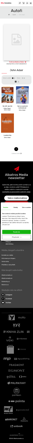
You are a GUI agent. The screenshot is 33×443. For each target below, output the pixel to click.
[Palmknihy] (16, 383)
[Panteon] (16, 392)
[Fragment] (16, 365)
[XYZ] (16, 325)
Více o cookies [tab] (26, 207)
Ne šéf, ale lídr (7, 106)
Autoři (14, 15)
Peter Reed (7, 108)
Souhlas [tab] (5, 207)
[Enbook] (16, 426)
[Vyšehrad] (22, 339)
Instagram (9, 295)
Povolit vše (16, 232)
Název (19, 78)
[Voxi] (9, 339)
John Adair (7, 110)
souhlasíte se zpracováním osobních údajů (16, 192)
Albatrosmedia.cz (7, 275)
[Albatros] (11, 317)
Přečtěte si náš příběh (8, 265)
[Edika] (11, 376)
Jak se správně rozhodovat (22, 107)
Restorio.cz (5, 284)
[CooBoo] (28, 332)
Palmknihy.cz (6, 281)
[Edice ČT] (22, 376)
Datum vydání (7, 78)
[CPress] (22, 349)
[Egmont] (16, 370)
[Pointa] (16, 401)
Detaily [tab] (16, 207)
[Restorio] (24, 419)
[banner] (6, 3)
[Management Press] (7, 358)
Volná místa (5, 261)
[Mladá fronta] (8, 410)
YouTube (8, 302)
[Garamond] (23, 410)
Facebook (9, 298)
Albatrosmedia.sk (7, 278)
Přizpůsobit (15, 237)
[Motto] (22, 317)
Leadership (7, 135)
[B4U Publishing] (21, 358)
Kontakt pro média (7, 255)
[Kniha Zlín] (13, 332)
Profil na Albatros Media (16, 62)
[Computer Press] (10, 349)
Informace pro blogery (8, 258)
